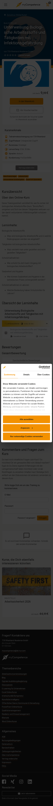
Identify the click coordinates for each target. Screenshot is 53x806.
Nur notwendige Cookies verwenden (26, 436)
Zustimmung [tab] (9, 374)
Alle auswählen (26, 419)
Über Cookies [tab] (43, 374)
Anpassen (25, 428)
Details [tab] (26, 374)
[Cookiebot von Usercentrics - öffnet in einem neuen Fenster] (39, 367)
